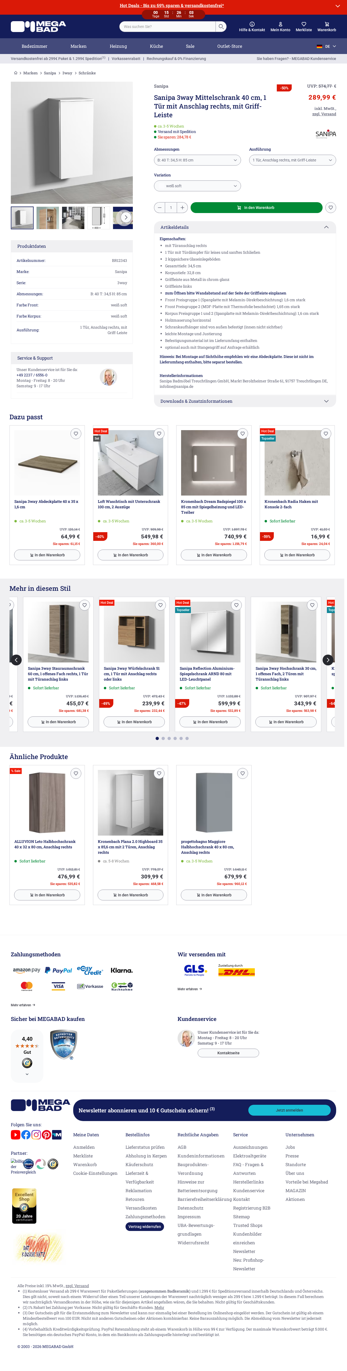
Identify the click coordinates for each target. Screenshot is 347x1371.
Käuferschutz (139, 1164)
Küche (156, 46)
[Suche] (221, 26)
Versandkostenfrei (56, 58)
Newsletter (244, 1251)
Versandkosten (141, 1208)
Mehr (159, 1307)
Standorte (295, 1164)
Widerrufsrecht (193, 1242)
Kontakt (241, 1199)
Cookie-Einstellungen (95, 1173)
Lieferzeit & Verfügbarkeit (140, 1177)
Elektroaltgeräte (249, 1156)
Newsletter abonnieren (147, 1110)
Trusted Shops (247, 1225)
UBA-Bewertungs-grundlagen (196, 1229)
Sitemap (241, 1216)
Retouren (135, 1199)
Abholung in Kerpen (146, 1156)
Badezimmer (34, 46)
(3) (212, 1108)
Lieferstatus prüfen (145, 1147)
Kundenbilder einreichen (247, 1238)
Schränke (87, 72)
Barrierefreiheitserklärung (205, 1199)
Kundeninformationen (201, 1156)
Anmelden (84, 1147)
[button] (252, 27)
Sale (190, 46)
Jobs (290, 1147)
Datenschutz (190, 1208)
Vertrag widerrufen (144, 1226)
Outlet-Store (229, 46)
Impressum (189, 1216)
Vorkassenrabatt (126, 58)
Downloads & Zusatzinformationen (196, 401)
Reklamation (139, 1190)
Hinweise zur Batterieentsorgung (197, 1186)
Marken (78, 46)
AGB (182, 1147)
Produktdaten (31, 246)
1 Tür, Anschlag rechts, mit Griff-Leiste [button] (284, 160)
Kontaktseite (228, 1053)
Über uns (294, 1173)
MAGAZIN (295, 1190)
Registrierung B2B (251, 1208)
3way (67, 72)
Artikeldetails (174, 227)
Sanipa (50, 72)
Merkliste (83, 1156)
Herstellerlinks (248, 1182)
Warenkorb (85, 1164)
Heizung (118, 46)
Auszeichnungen (250, 1147)
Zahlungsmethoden (146, 1216)
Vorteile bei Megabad (306, 1182)
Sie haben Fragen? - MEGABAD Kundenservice (296, 58)
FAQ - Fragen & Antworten (248, 1168)
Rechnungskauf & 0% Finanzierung (176, 58)
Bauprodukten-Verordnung (193, 1168)
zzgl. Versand (77, 1285)
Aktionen (295, 1199)
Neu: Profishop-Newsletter (248, 1264)
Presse (292, 1156)
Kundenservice (248, 1190)
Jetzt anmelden (289, 1110)
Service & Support (35, 358)
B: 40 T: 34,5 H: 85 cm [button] (175, 160)
